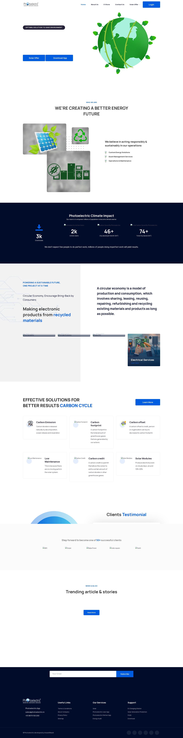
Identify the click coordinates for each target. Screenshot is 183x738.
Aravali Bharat (49, 733)
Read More (91, 612)
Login (151, 4)
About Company (63, 712)
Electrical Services (142, 359)
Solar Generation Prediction (137, 712)
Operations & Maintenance (120, 161)
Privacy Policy (62, 715)
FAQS (129, 715)
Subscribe (125, 674)
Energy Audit (97, 719)
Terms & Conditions (65, 708)
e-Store (107, 4)
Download (131, 719)
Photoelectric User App (101, 712)
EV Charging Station (134, 708)
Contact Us (119, 4)
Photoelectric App (32, 708)
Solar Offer (134, 4)
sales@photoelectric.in (34, 712)
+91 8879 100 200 (32, 716)
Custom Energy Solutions (119, 152)
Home (83, 4)
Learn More (135, 363)
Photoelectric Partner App (102, 715)
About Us (94, 4)
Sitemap (61, 719)
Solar (94, 708)
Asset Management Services (121, 156)
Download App (60, 58)
